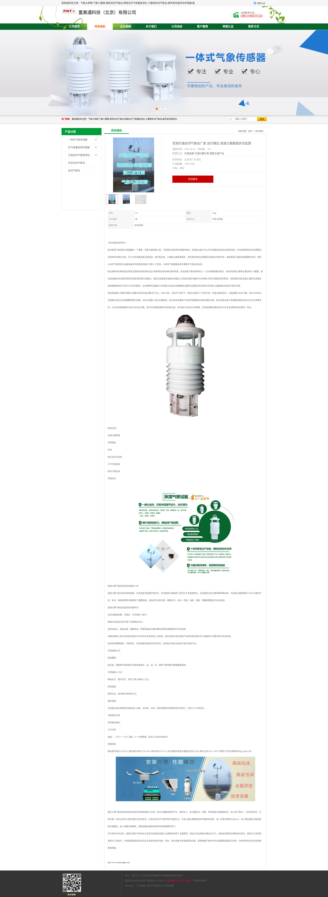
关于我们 (151, 26)
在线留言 (193, 179)
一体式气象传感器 (77, 139)
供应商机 (99, 26)
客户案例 (202, 26)
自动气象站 (74, 170)
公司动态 (176, 26)
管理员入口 (160, 886)
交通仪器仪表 (202, 153)
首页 (250, 131)
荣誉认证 (228, 26)
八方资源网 (140, 886)
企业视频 (125, 26)
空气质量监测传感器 (79, 147)
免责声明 (150, 886)
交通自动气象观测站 (79, 155)
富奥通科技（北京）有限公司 (180, 881)
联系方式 (253, 26)
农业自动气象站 (76, 163)
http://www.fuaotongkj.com (119, 862)
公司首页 (74, 26)
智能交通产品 (217, 153)
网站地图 (170, 886)
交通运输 (189, 153)
